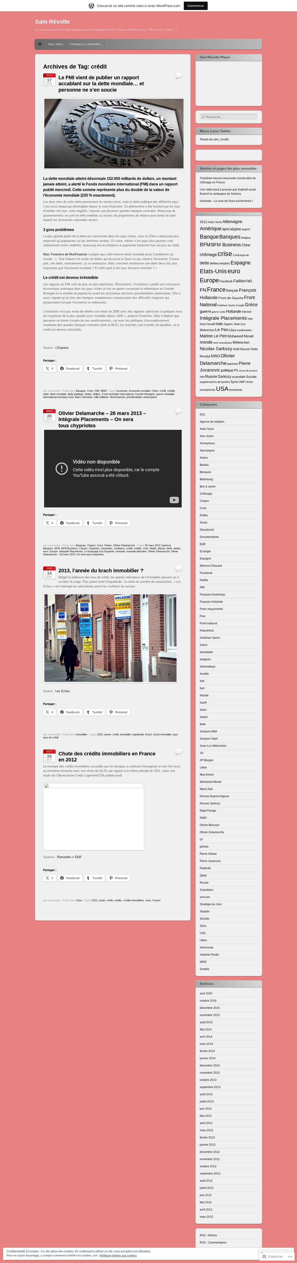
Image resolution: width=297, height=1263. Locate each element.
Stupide (205, 911)
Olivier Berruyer (210, 825)
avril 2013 (206, 1123)
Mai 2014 (206, 1029)
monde (206, 342)
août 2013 (206, 1094)
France (156, 900)
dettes (88, 394)
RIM (202, 376)
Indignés (205, 659)
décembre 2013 (210, 1065)
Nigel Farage (208, 810)
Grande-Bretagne (145, 394)
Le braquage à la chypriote (99, 551)
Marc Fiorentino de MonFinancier (65, 254)
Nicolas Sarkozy (216, 348)
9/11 (202, 414)
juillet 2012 (207, 1188)
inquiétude (138, 734)
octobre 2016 (208, 1000)
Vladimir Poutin (209, 954)
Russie (211, 376)
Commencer (195, 5)
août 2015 (206, 1022)
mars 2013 (206, 1130)
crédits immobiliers (133, 900)
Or (201, 839)
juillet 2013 (207, 1101)
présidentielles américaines (141, 397)
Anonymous (207, 443)
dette (46, 394)
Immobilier (81, 734)
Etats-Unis (213, 271)
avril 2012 (206, 1209)
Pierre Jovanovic (210, 861)
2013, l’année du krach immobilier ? (100, 570)
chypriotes (107, 548)
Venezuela (206, 947)
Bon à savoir (208, 486)
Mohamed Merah (241, 336)
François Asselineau (212, 594)
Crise (90, 390)
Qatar (203, 875)
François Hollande (211, 601)
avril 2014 (206, 1036)
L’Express (62, 347)
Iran (250, 318)
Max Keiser (207, 774)
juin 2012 (206, 1195)
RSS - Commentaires (213, 1242)
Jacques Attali (208, 731)
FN (203, 290)
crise (145, 548)
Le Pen (221, 329)
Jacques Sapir (209, 738)
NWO (215, 356)
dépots (161, 548)
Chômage (206, 493)
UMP (242, 381)
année (107, 734)
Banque (209, 237)
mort (215, 342)
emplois (225, 263)
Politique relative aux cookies (118, 1255)
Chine (155, 390)
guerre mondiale (165, 394)
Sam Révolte (52, 21)
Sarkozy (224, 376)
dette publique (75, 394)
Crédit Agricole (241, 255)
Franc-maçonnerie (211, 609)
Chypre (91, 545)
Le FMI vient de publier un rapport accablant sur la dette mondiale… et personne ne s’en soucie (101, 84)
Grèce (251, 304)
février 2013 (207, 1137)
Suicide (251, 376)
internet (246, 311)
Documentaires (209, 537)
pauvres (232, 363)
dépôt (153, 548)
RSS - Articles (208, 1235)
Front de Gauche (230, 298)
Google (240, 305)
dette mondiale (58, 394)
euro (45, 551)
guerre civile (218, 311)
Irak (202, 681)
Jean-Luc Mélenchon (213, 745)
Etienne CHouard (211, 565)
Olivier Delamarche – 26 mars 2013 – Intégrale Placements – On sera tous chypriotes (102, 419)
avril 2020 (206, 993)
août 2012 (206, 1180)
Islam (203, 324)
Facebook (226, 281)
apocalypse (231, 229)
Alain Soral (215, 222)
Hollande (233, 311)
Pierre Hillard (208, 853)
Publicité (205, 868)
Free (203, 616)
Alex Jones (207, 436)
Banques (81, 390)
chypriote (94, 548)
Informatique (208, 666)
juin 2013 (206, 1108)
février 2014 (207, 1051)
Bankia (204, 465)
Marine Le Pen (213, 336)
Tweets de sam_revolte (214, 139)
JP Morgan (206, 760)
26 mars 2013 (152, 545)
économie (121, 390)
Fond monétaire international (118, 394)
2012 (94, 900)
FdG (248, 281)
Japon (228, 324)
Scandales (206, 889)
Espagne (241, 263)
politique (227, 370)
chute (102, 900)
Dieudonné (207, 529)
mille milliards (101, 397)
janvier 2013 (208, 1144)
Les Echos (62, 691)
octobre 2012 (208, 1166)
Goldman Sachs (226, 305)
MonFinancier (117, 397)
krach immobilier (162, 734)
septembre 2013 (210, 1087)
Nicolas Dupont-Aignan (214, 796)
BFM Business (69, 548)
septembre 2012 (210, 1173)
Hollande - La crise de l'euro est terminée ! (226, 201)
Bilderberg (206, 479)
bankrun (166, 545)
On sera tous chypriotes (90, 554)
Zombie (204, 969)
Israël (211, 324)
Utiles (203, 940)
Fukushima (207, 630)
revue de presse (248, 370)
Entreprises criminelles (85, 44)
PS (236, 370)
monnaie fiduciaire (136, 551)
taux (175, 734)
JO (201, 753)
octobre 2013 (208, 1080)
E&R (78, 857)
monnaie (120, 551)
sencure (205, 897)
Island (203, 717)
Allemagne (232, 221)
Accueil (40, 44)
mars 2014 (206, 1044)
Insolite (204, 673)
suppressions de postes (215, 381)
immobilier (125, 734)
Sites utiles (55, 44)
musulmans (225, 342)
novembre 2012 (210, 1159)
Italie (219, 324)
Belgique (246, 237)
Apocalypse (207, 450)
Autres (204, 457)
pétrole (204, 846)
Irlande (204, 695)
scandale (238, 376)
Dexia (203, 522)
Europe (54, 551)
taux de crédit (50, 737)
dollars (96, 394)
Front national (208, 623)
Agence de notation (212, 421)
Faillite (239, 281)
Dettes (108, 545)
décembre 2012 (210, 1152)
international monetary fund (58, 397)
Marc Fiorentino (84, 397)
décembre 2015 (210, 1008)
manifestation (244, 330)
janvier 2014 (208, 1058)
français (232, 290)
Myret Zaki (206, 789)
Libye (232, 330)
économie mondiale (139, 390)
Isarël (203, 702)
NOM (236, 349)
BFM (57, 548)
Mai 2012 (206, 1202)
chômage (208, 254)
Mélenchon (241, 342)
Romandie (64, 857)
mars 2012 (206, 1216)
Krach (148, 734)
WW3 (103, 390)
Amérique (210, 228)
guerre (205, 311)
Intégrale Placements (71, 551)
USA (222, 388)
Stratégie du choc (211, 904)
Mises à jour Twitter (215, 131)
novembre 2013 (210, 1072)
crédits (171, 390)
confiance (119, 548)
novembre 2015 (210, 1015)
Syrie (234, 382)
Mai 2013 (206, 1116)
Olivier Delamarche (124, 545)
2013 (100, 734)
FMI (97, 390)
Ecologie (205, 551)
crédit (163, 390)
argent (246, 229)
